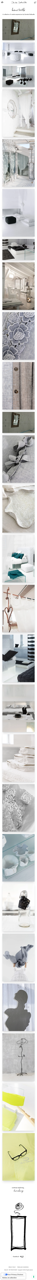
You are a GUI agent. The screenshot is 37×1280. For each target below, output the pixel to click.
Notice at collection (9, 1278)
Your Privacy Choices (15, 1274)
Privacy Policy (12, 1267)
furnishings (18, 1190)
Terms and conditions (22, 1267)
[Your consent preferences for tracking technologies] (33, 1277)
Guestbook (16, 1256)
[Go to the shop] (35, 2)
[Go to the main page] (18, 2)
